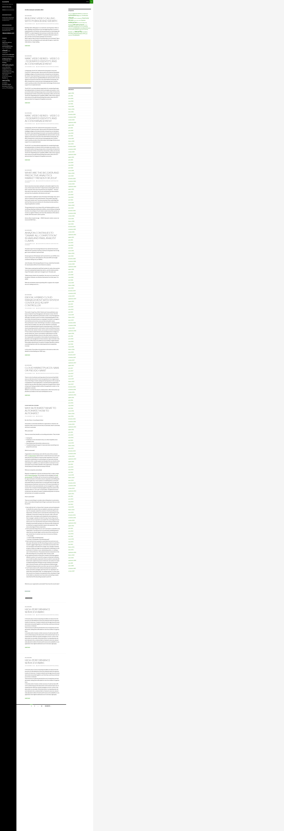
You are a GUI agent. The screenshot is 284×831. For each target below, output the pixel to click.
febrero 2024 (71, 173)
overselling (82, 28)
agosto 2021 (71, 237)
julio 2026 (70, 95)
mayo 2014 (70, 469)
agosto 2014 (71, 461)
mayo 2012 (70, 533)
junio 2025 (70, 130)
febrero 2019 (71, 317)
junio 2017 (70, 370)
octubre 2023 (71, 183)
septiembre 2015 (72, 426)
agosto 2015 (71, 429)
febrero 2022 (71, 221)
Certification (85, 15)
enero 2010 (71, 557)
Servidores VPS (81, 33)
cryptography (79, 18)
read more (27, 45)
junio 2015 (70, 434)
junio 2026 (70, 98)
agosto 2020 (71, 269)
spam (86, 33)
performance (87, 28)
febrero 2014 (71, 477)
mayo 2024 (70, 165)
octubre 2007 (71, 571)
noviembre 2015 (72, 421)
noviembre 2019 (72, 293)
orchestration (76, 28)
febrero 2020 (71, 285)
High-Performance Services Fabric (37, 610)
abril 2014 (70, 472)
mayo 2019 (70, 309)
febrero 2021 (71, 253)
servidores (85, 31)
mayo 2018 (70, 341)
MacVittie (70, 26)
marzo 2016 (71, 410)
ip (84, 25)
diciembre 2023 (72, 178)
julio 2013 (70, 496)
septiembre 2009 (72, 560)
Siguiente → (48, 706)
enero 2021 (71, 256)
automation (29, 598)
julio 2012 (70, 528)
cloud (70, 17)
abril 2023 (70, 199)
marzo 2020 (71, 282)
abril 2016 (70, 408)
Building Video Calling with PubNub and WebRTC (41, 19)
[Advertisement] (79, 61)
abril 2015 (70, 440)
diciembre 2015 (72, 418)
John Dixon (40, 416)
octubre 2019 (71, 296)
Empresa (83, 20)
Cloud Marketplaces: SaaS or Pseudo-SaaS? (42, 369)
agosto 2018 (71, 333)
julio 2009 (70, 563)
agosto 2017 (71, 365)
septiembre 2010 (72, 552)
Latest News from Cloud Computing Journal (48, 23)
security (78, 31)
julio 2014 (70, 464)
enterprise (72, 22)
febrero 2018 (71, 349)
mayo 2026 (70, 101)
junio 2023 (70, 194)
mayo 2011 (70, 541)
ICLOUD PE (5, 2)
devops (70, 20)
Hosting (70, 25)
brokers (80, 15)
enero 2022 (71, 224)
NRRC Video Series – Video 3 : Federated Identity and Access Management (42, 61)
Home (87, 1)
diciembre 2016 (72, 386)
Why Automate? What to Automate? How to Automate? (40, 410)
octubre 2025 (71, 119)
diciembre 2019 (72, 290)
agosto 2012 (71, 525)
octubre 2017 (71, 360)
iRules (86, 25)
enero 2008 (71, 565)
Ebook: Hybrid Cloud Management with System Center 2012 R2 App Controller (42, 301)
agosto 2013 (71, 493)
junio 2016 (70, 402)
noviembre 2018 (72, 325)
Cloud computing (29, 405)
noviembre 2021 (72, 229)
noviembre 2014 (72, 453)
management (76, 26)
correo (75, 18)
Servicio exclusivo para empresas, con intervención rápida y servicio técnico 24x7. (8, 29)
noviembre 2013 (72, 485)
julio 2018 (70, 336)
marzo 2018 (71, 346)
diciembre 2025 (72, 114)
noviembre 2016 (72, 389)
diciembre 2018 (72, 322)
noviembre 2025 (72, 117)
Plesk (71, 29)
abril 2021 (70, 248)
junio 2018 (70, 338)
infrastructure (78, 25)
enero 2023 (71, 208)
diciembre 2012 (72, 515)
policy (73, 29)
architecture (85, 13)
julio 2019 (70, 304)
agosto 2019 (71, 301)
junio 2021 (70, 242)
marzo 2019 (71, 314)
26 (41, 706)
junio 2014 (70, 467)
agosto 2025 (71, 125)
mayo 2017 (70, 373)
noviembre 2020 (72, 261)
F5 (77, 22)
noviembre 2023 (72, 181)
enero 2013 (71, 512)
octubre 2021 (71, 232)
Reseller (70, 31)
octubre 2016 (71, 392)
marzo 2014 (71, 475)
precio (76, 29)
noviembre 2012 (72, 517)
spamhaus (70, 35)
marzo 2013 (71, 507)
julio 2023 (70, 191)
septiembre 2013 (72, 491)
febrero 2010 (71, 555)
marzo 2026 (71, 106)
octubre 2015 (71, 424)
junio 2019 (70, 306)
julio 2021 (70, 240)
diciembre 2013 (72, 483)
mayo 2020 (70, 277)
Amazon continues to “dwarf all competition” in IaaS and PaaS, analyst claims (41, 236)
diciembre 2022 (72, 210)
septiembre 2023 (72, 186)
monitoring (85, 26)
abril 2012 (70, 536)
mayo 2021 (70, 245)
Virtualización (76, 35)
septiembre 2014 (72, 459)
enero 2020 (71, 288)
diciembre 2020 (72, 258)
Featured (36, 405)
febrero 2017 (71, 381)
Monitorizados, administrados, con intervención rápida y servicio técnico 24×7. (8, 19)
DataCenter (85, 18)
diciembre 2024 (72, 146)
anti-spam (70, 13)
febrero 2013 (71, 509)
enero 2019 (71, 320)
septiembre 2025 (72, 122)
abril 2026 (70, 103)
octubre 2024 (71, 151)
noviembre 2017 (72, 357)
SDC (73, 31)
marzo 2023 (71, 202)
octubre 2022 (71, 216)
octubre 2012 (71, 520)
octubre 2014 (71, 456)
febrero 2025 (71, 141)
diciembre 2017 (72, 354)
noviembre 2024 (72, 149)
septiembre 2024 (72, 154)
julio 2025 (70, 127)
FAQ (86, 22)
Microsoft (81, 26)
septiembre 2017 (72, 362)
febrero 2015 (71, 445)
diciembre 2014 (72, 451)
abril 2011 (70, 544)
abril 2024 (70, 167)
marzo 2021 (71, 250)
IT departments (32, 455)
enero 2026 (71, 111)
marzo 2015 (71, 443)
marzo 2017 (71, 378)
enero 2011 (71, 549)
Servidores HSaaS (72, 33)
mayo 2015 (70, 437)
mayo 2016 (70, 405)
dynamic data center (77, 20)
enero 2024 (71, 175)
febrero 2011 (71, 547)
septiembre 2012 (72, 523)
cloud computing (33, 475)
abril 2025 (70, 135)
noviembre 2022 (72, 213)
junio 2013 (70, 499)
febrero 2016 (71, 413)
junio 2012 (70, 531)
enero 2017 (71, 384)
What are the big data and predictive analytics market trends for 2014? (42, 175)
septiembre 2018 (72, 330)
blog (78, 15)
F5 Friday (83, 22)
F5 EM (79, 22)
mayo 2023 (70, 197)
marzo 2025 (71, 138)
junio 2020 (70, 274)
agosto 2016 (71, 397)
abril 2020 (70, 280)
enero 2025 (71, 143)
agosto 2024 (71, 157)
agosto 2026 (71, 93)
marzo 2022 (71, 218)
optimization (70, 28)
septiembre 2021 (72, 234)
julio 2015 (70, 432)
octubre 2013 (71, 488)
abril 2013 (70, 504)
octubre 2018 (71, 328)
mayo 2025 (70, 133)
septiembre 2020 (72, 266)
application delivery (77, 13)
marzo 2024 (71, 170)
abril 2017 (70, 376)
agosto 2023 (71, 189)
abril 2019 (70, 312)
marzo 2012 (71, 539)
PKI (69, 29)
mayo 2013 (70, 501)
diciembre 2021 (72, 226)
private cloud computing (83, 29)
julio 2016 (70, 400)
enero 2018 (71, 352)
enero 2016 (71, 416)
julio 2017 (70, 368)
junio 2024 (70, 162)
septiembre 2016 (72, 394)
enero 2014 (71, 480)
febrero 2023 (71, 205)
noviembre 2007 (72, 568)
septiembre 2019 (72, 298)
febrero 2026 (71, 109)
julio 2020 (70, 272)
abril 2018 (70, 344)
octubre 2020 (71, 264)
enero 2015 (71, 448)
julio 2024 (70, 159)
